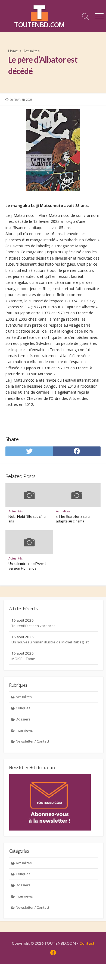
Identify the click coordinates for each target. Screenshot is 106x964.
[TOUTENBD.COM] (39, 12)
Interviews (24, 730)
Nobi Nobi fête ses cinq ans (27, 519)
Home (13, 50)
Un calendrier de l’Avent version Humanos (27, 566)
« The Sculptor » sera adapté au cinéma (73, 519)
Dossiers (23, 719)
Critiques (23, 707)
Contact (87, 943)
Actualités (31, 50)
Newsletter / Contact (32, 741)
